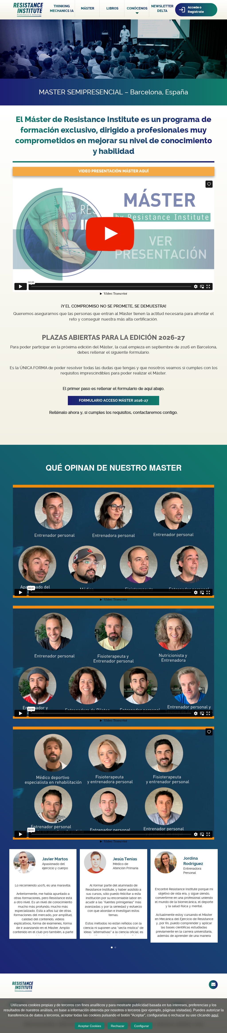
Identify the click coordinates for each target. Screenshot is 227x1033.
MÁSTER (87, 8)
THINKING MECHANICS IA (62, 8)
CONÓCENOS (137, 8)
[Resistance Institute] (28, 9)
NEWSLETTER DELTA (162, 8)
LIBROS (112, 8)
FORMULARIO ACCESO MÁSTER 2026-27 (113, 400)
